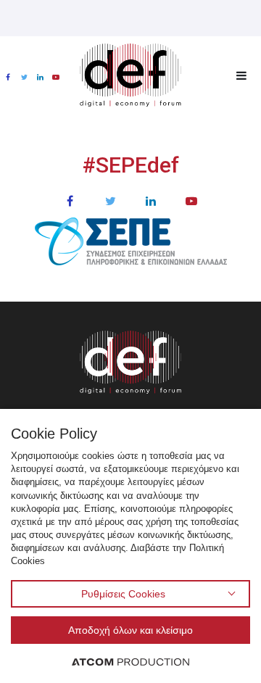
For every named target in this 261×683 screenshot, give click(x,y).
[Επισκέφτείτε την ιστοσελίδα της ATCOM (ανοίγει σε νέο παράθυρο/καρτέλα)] (130, 661)
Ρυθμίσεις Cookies (123, 594)
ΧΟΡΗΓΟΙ (130, 286)
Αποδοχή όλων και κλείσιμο (130, 630)
